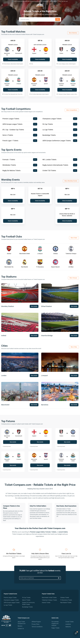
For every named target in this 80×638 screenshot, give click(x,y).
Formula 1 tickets (50, 532)
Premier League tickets (37, 532)
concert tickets (63, 532)
